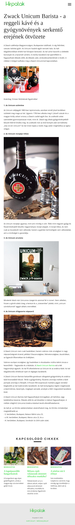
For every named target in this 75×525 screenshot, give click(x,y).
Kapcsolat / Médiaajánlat (37, 521)
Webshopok (9, 467)
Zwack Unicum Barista (45, 365)
